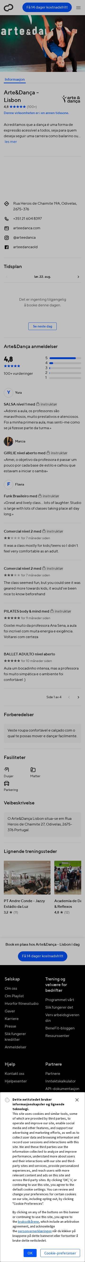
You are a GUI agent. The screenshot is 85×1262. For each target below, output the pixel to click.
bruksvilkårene (28, 1221)
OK (30, 1253)
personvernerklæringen (35, 1231)
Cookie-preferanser (60, 1253)
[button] (77, 1100)
